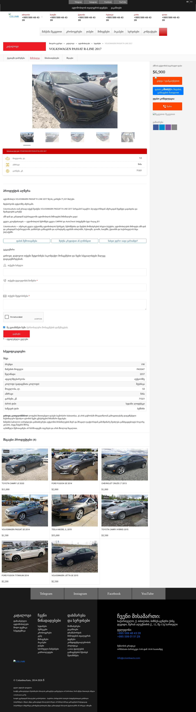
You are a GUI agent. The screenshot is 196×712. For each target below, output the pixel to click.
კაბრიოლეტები (45, 652)
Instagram (93, 2)
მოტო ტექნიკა (20, 627)
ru (191, 2)
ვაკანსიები (116, 8)
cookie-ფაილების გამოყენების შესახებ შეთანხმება (77, 652)
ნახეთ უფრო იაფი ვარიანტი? (123, 241)
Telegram (78, 2)
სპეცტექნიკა (19, 631)
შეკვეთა (167, 81)
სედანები (42, 626)
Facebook (108, 2)
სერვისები (133, 31)
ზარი (169, 106)
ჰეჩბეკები (42, 629)
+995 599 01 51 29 (128, 636)
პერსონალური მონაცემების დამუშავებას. (47, 327)
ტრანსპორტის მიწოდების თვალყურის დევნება (78, 636)
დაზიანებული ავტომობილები (21, 622)
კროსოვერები (74, 31)
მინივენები (104, 31)
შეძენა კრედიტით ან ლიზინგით (75, 241)
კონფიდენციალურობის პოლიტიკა (79, 644)
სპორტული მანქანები (48, 649)
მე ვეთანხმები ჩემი (37, 327)
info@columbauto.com (128, 658)
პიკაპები (118, 31)
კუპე (40, 636)
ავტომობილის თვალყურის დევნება (90, 8)
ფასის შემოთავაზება (26, 241)
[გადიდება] (74, 96)
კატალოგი (12, 46)
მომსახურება (73, 626)
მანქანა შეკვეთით (52, 31)
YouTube (122, 2)
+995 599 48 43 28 (129, 633)
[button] (156, 127)
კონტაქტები (150, 31)
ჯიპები (89, 31)
